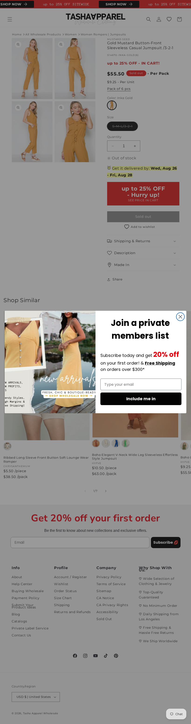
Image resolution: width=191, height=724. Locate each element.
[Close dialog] (180, 317)
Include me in (141, 399)
